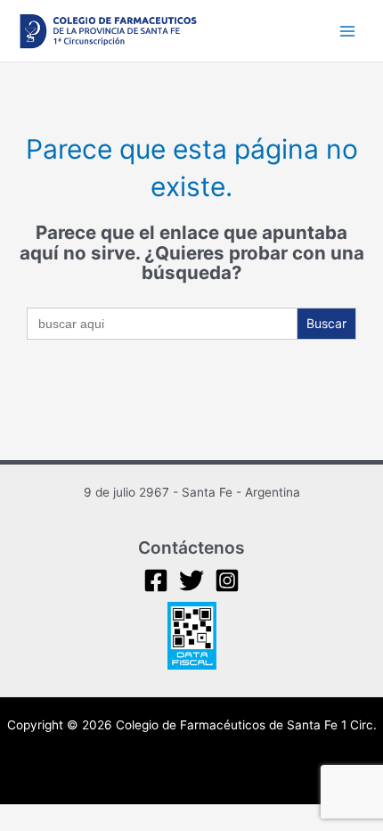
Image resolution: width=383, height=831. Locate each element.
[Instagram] (227, 580)
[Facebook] (155, 580)
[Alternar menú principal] (348, 30)
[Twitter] (191, 580)
